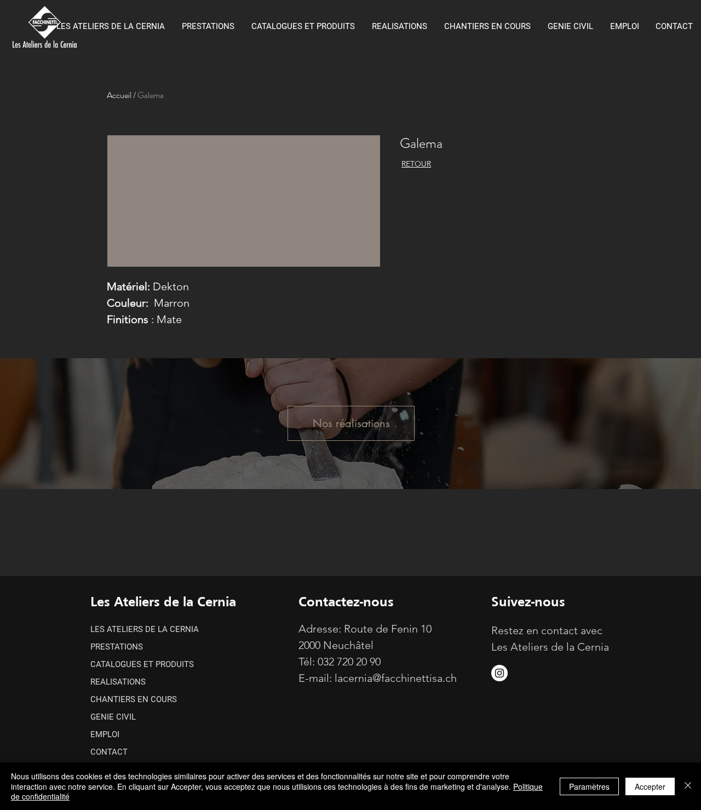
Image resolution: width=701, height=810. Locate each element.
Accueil (119, 95)
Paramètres (589, 786)
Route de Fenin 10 (388, 628)
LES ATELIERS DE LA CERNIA (144, 629)
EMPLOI (104, 734)
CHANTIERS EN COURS (133, 699)
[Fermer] (687, 786)
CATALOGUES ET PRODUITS (142, 664)
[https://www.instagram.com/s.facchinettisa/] (499, 673)
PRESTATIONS (116, 647)
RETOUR (416, 164)
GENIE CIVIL (113, 717)
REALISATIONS (118, 682)
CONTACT (109, 752)
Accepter (650, 786)
